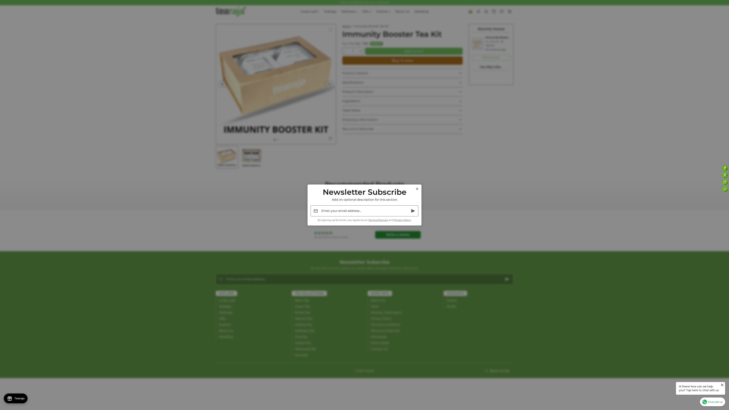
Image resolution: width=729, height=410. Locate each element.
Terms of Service (378, 220)
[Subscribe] (413, 211)
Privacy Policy (402, 220)
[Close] (417, 189)
